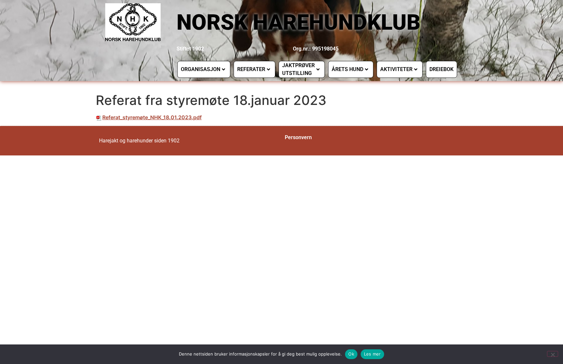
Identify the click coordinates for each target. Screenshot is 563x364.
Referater (251, 69)
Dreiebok (441, 69)
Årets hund (347, 69)
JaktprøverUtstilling (298, 69)
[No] (552, 354)
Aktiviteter (396, 69)
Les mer (372, 354)
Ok (351, 354)
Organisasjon (200, 69)
